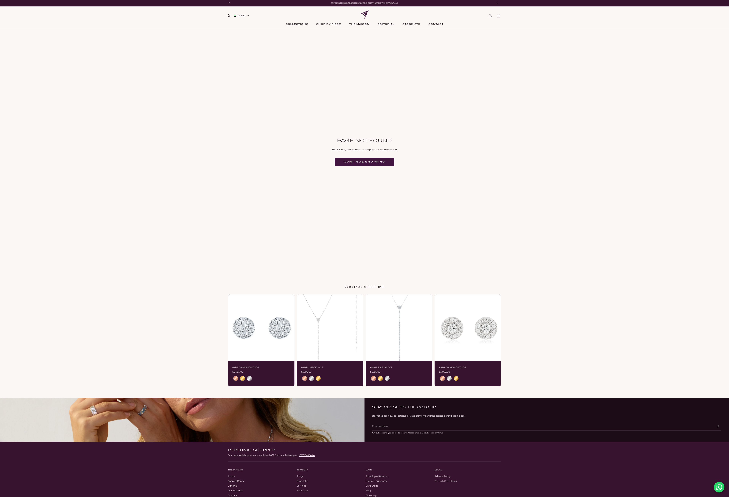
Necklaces (302, 490)
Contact (232, 495)
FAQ (368, 490)
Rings (300, 476)
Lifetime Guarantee (376, 481)
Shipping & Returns (376, 476)
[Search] (229, 16)
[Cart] (498, 16)
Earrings (301, 485)
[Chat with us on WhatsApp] (719, 487)
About (231, 476)
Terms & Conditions (446, 481)
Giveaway (371, 495)
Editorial (232, 485)
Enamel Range (236, 481)
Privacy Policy (443, 476)
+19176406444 (307, 455)
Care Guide (372, 485)
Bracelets (302, 481)
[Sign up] (717, 426)
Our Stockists (235, 490)
